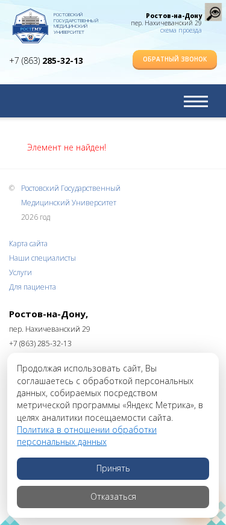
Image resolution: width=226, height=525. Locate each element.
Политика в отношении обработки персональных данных (87, 435)
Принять (113, 468)
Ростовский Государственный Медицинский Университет (76, 21)
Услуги (20, 272)
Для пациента (32, 287)
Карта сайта (28, 243)
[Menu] (196, 101)
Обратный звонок (175, 59)
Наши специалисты (42, 258)
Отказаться (113, 496)
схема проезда (181, 30)
